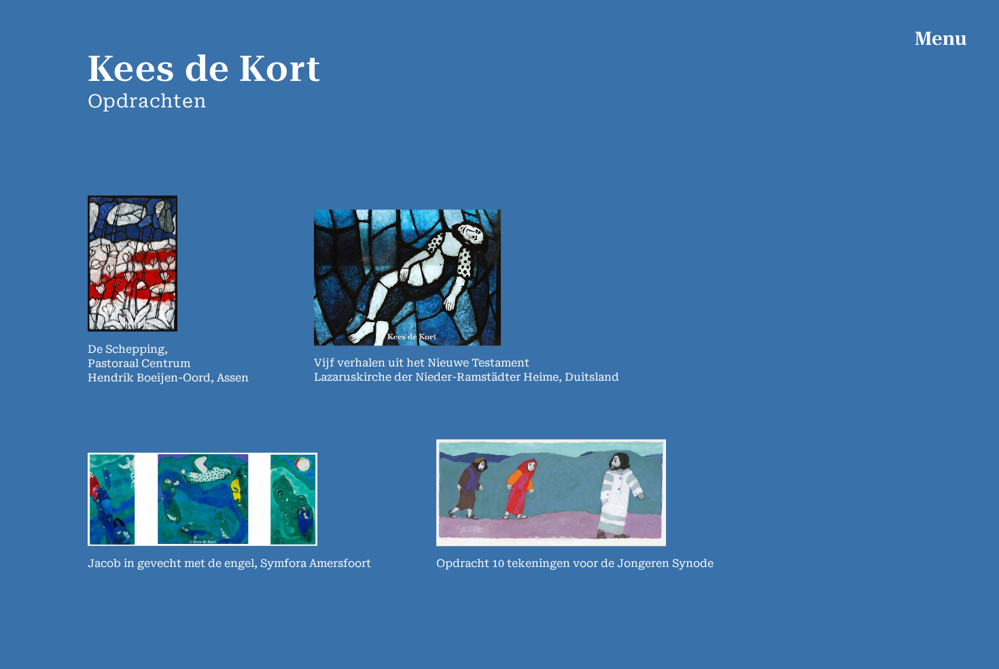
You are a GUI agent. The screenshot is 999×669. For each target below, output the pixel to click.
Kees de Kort (204, 69)
